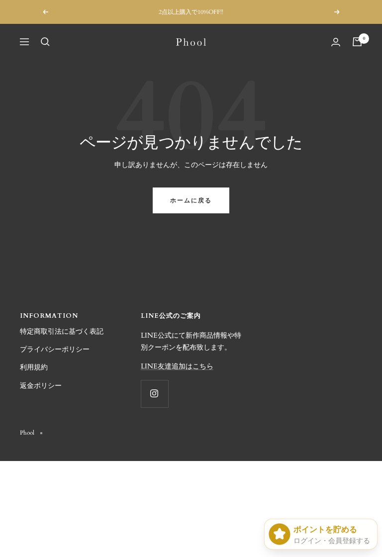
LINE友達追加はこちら (177, 366)
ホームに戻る (191, 200)
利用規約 (34, 367)
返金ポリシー (41, 385)
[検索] (45, 41)
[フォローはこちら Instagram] (154, 393)
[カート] (357, 41)
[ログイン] (335, 42)
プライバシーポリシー (55, 349)
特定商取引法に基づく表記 (61, 331)
